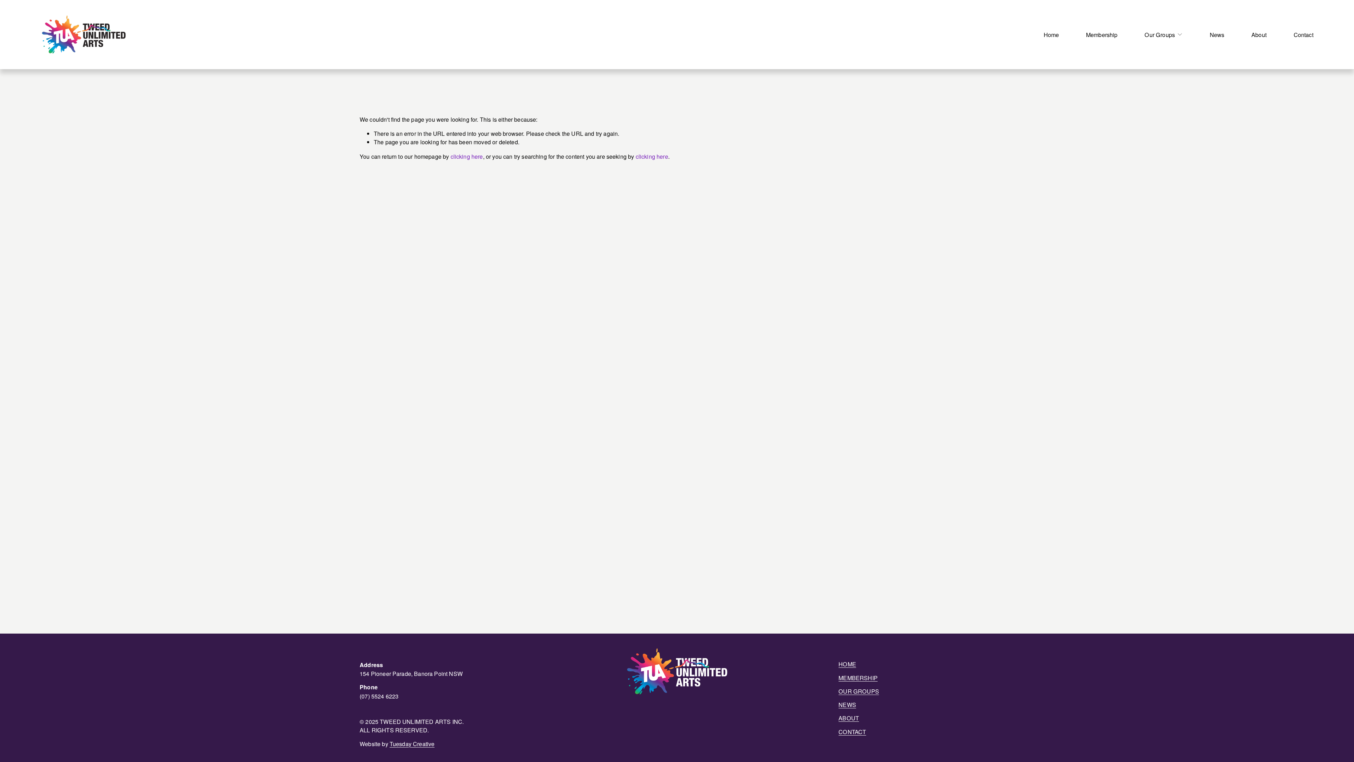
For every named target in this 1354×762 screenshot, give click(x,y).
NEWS (847, 704)
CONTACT (852, 731)
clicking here (467, 156)
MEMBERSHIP (858, 677)
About (1259, 34)
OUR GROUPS (858, 691)
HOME (847, 664)
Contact (1303, 34)
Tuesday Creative (412, 743)
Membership (1102, 34)
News (1217, 34)
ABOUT (848, 718)
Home (1051, 34)
